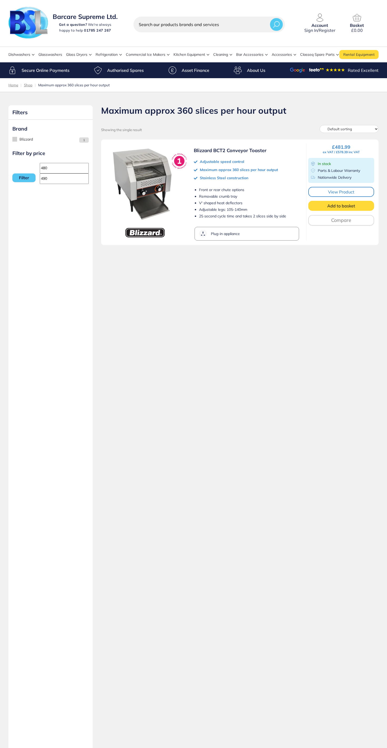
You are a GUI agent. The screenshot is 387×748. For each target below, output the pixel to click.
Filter (24, 177)
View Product (341, 192)
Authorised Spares (125, 70)
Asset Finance (195, 70)
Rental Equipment (359, 54)
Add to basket (341, 205)
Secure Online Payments (46, 70)
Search (276, 24)
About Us (256, 70)
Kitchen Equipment (189, 54)
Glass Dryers (76, 54)
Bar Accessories (250, 54)
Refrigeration (107, 54)
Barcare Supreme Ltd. (85, 17)
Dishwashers (19, 54)
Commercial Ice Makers (145, 54)
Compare (341, 220)
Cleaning (220, 54)
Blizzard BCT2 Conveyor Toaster (230, 150)
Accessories (282, 54)
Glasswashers (50, 54)
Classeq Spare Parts (317, 54)
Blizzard (26, 139)
